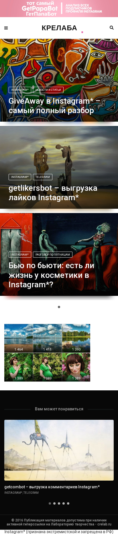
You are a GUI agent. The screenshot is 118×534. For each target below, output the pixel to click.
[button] (59, 307)
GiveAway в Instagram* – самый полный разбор (55, 105)
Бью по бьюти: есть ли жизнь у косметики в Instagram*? (51, 275)
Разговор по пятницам (53, 254)
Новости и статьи (48, 89)
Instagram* (20, 89)
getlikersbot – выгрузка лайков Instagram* (53, 192)
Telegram (43, 176)
